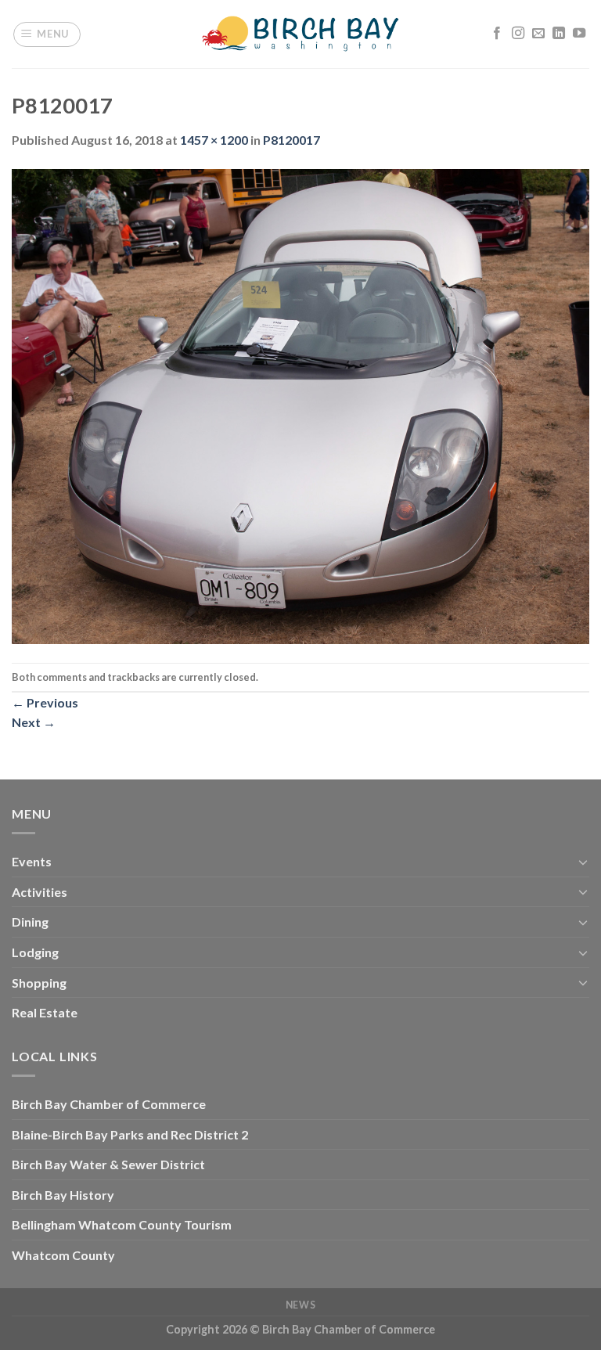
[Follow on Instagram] (518, 34)
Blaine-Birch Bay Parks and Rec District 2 (130, 1134)
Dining (30, 921)
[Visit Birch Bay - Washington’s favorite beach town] (301, 34)
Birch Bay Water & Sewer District (108, 1164)
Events (32, 861)
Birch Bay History (63, 1194)
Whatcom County (63, 1254)
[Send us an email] (538, 34)
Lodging (35, 952)
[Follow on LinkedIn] (558, 34)
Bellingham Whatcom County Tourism (122, 1224)
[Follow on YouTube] (579, 34)
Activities (39, 891)
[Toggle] (583, 861)
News (300, 1305)
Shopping (39, 982)
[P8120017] (300, 405)
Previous (45, 702)
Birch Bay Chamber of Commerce (109, 1103)
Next (34, 722)
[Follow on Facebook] (497, 34)
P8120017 (291, 139)
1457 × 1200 (214, 139)
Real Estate (44, 1012)
